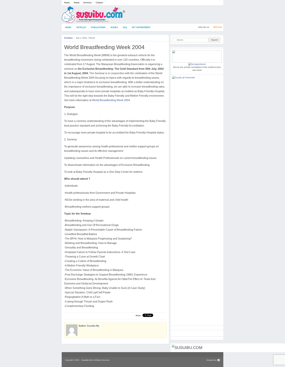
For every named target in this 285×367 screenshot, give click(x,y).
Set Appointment (141, 27)
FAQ (125, 27)
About (76, 2)
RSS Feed (217, 27)
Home (67, 2)
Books (114, 27)
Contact (99, 2)
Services (87, 2)
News (68, 27)
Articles (81, 27)
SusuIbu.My (93, 326)
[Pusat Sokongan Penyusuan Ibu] (94, 21)
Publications (98, 27)
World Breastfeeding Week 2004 (104, 47)
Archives (68, 38)
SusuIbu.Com (87, 360)
